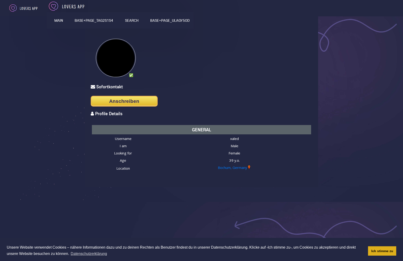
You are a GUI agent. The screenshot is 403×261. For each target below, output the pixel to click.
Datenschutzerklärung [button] (89, 254)
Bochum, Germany (232, 167)
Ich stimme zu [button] (382, 251)
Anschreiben (124, 101)
